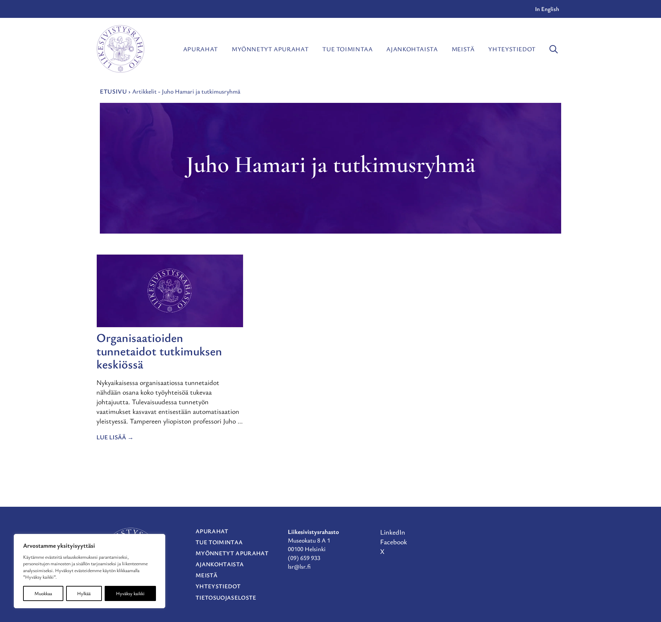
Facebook (393, 541)
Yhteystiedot (512, 49)
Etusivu (113, 91)
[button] (554, 49)
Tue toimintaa (347, 49)
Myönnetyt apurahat (270, 49)
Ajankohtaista (412, 49)
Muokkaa (43, 593)
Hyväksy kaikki (130, 593)
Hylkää (84, 593)
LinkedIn (392, 532)
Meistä (463, 49)
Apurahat (200, 49)
